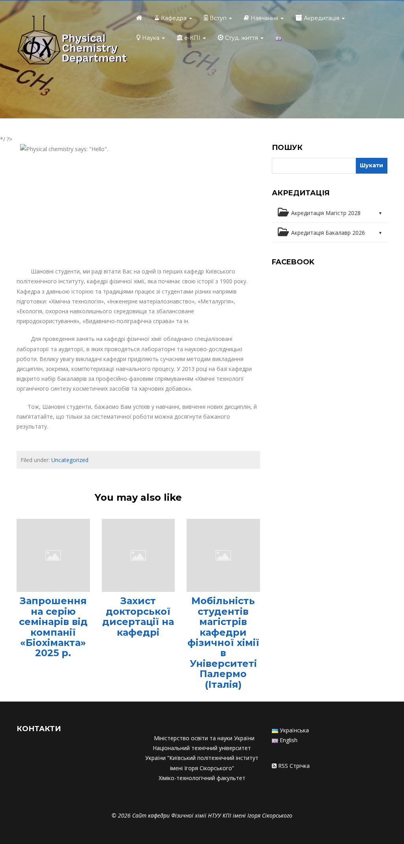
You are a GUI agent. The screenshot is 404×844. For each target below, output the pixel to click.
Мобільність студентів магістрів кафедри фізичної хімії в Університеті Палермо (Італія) (223, 642)
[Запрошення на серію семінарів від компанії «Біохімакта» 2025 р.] (53, 554)
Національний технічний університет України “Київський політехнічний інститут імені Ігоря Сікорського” (201, 757)
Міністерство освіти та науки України (204, 738)
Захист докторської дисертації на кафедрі (138, 616)
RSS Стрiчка (294, 765)
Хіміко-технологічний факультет (202, 778)
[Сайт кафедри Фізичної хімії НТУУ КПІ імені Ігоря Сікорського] (72, 41)
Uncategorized (69, 460)
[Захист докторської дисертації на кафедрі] (138, 554)
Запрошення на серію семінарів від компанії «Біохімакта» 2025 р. (53, 627)
